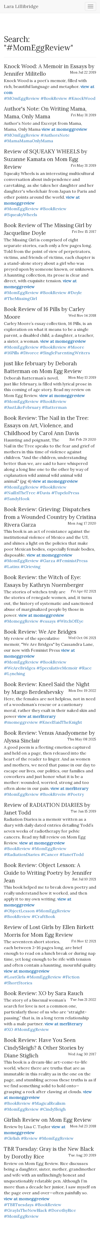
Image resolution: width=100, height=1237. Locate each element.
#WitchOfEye (70, 621)
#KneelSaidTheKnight (60, 722)
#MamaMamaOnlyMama (28, 140)
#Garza (47, 560)
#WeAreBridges (19, 667)
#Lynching (14, 673)
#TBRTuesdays (19, 1204)
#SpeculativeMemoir (57, 667)
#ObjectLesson (19, 910)
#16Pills (11, 352)
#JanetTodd (71, 854)
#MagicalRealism (48, 1103)
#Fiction (70, 976)
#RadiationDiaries (22, 854)
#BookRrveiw (53, 794)
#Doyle (74, 292)
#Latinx (11, 566)
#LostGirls (14, 976)
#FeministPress (72, 560)
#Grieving (31, 566)
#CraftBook (43, 916)
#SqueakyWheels (20, 214)
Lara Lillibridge (21, 6)
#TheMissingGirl (20, 298)
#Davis (43, 492)
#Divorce (29, 352)
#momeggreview (21, 722)
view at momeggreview (64, 129)
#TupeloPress (65, 492)
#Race (85, 667)
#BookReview (54, 98)
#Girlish (12, 1138)
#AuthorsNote (55, 135)
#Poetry (75, 794)
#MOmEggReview (21, 98)
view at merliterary (36, 716)
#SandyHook (16, 498)
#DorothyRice (62, 1210)
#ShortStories (18, 982)
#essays (47, 621)
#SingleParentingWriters (65, 352)
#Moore (75, 347)
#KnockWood (81, 98)
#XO (8, 1029)
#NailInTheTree (19, 492)
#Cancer (49, 854)
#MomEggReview (21, 208)
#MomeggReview (21, 621)
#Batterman (54, 407)
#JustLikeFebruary (22, 407)
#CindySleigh (53, 1109)
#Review (29, 1138)
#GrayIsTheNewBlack (25, 1210)
